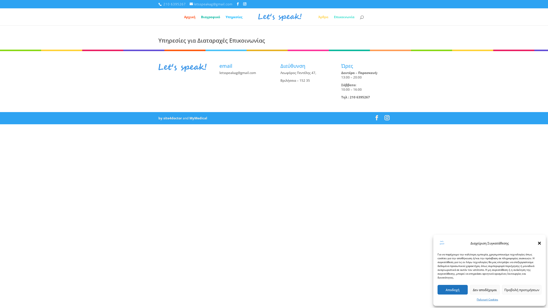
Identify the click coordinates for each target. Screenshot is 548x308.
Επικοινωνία (344, 17)
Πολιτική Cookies (487, 299)
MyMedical (198, 118)
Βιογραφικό (210, 17)
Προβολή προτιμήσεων (521, 290)
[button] (539, 243)
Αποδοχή (452, 290)
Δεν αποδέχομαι (485, 290)
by (160, 118)
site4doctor (172, 118)
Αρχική (189, 17)
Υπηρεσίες (234, 17)
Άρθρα (323, 17)
